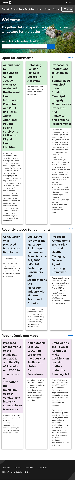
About (47, 9)
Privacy (17, 468)
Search (56, 9)
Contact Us (29, 468)
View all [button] (70, 57)
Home (39, 9)
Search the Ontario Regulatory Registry (20, 41)
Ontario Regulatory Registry (18, 9)
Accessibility (6, 468)
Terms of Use (42, 468)
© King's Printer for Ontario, (16, 472)
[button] (69, 2)
